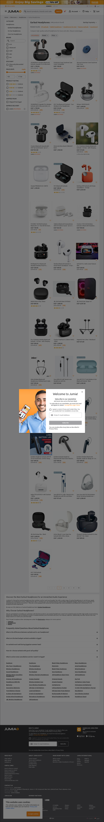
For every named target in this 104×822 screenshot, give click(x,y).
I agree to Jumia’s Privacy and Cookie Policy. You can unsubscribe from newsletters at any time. (66, 410)
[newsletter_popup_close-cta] (82, 392)
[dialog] (52, 411)
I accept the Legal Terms (72, 405)
